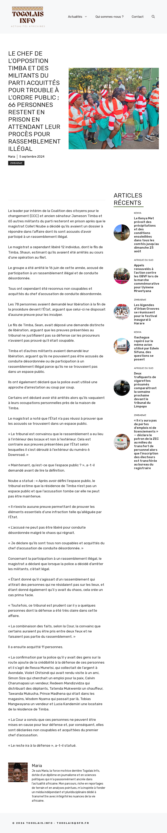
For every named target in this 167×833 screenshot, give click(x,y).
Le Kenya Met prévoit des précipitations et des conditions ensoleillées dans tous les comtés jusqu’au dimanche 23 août (146, 234)
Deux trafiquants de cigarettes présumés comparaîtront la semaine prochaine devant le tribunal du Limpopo (145, 390)
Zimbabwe (16, 163)
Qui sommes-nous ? (110, 17)
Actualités (75, 17)
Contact (138, 17)
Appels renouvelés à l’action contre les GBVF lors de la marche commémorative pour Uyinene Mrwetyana (146, 278)
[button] (153, 17)
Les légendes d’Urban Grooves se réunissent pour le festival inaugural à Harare (146, 314)
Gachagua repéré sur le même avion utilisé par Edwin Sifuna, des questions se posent (146, 348)
